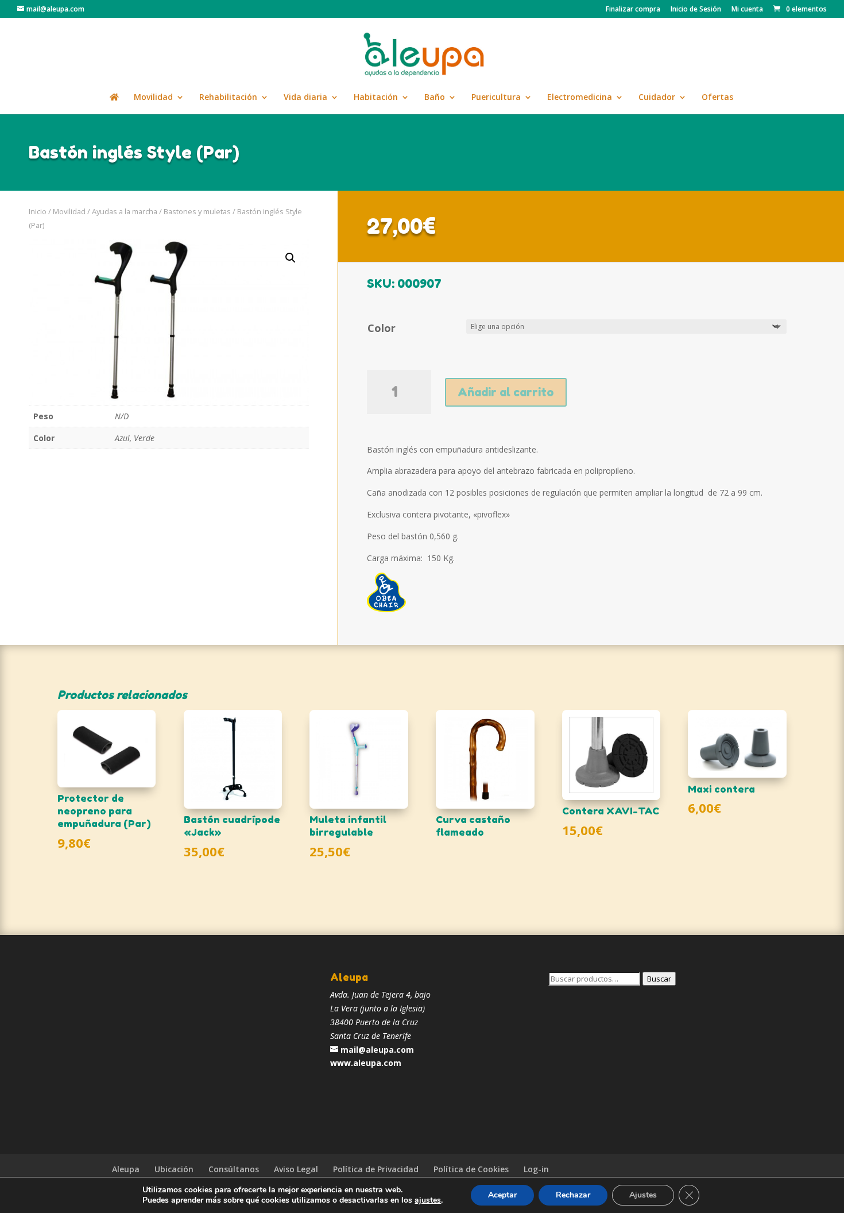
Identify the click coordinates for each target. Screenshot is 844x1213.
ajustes (428, 1200)
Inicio (38, 211)
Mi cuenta (747, 10)
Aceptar (502, 1194)
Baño (434, 97)
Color (381, 328)
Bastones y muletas (197, 211)
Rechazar (573, 1194)
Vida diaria (305, 97)
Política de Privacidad (376, 1169)
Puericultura (496, 97)
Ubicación (173, 1169)
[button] (290, 258)
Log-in (536, 1169)
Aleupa (126, 1169)
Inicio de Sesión (696, 10)
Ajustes (643, 1194)
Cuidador (656, 97)
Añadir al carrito (506, 392)
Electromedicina (579, 97)
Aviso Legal (296, 1169)
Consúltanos (233, 1169)
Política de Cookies (471, 1169)
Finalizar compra (633, 10)
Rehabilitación (228, 97)
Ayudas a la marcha (124, 211)
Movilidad (153, 97)
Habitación (376, 97)
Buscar (659, 979)
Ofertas (717, 97)
